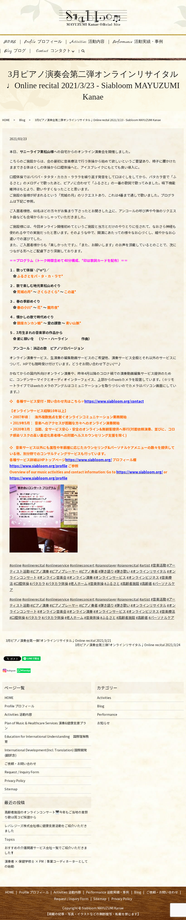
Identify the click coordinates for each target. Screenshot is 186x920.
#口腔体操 (21, 583)
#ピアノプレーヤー (64, 571)
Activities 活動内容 (87, 41)
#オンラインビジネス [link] (143, 611)
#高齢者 (146, 583)
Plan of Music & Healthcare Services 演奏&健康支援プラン (45, 725)
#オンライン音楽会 (51, 577)
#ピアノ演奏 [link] (39, 605)
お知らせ (103, 723)
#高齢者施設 (129, 583)
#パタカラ (37, 583)
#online (16, 565)
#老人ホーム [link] (74, 617)
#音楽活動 (158, 565)
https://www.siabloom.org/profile (38, 465)
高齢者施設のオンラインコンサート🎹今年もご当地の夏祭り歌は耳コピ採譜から (46, 814)
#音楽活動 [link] (158, 599)
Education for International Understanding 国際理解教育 (47, 739)
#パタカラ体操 (57, 583)
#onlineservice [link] (57, 599)
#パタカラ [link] (33, 617)
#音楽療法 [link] (167, 611)
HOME (10, 41)
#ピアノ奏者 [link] (88, 605)
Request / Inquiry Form (22, 772)
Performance (107, 714)
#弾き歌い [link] (122, 605)
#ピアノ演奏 (39, 571)
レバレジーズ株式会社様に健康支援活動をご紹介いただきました (46, 828)
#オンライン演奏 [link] (80, 611)
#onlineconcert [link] (82, 599)
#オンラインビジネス (143, 577)
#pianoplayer (106, 565)
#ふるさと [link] (108, 617)
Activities (104, 697)
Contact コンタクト (53, 51)
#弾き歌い (122, 571)
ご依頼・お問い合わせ (20, 763)
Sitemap (11, 789)
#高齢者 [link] (142, 617)
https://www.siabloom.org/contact (114, 401)
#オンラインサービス (109, 577)
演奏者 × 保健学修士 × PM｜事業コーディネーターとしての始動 (46, 864)
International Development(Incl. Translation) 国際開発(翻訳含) (46, 752)
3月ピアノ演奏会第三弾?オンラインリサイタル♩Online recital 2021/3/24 (127, 645)
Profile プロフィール (43, 41)
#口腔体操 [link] (17, 617)
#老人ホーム (78, 583)
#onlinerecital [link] (33, 599)
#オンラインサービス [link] (109, 611)
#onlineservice (57, 565)
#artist (145, 565)
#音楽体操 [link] (92, 617)
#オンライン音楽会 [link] (51, 611)
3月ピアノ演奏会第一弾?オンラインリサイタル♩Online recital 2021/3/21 (58, 640)
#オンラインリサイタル (148, 571)
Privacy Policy (15, 780)
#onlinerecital (33, 565)
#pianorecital (128, 565)
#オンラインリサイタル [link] (148, 605)
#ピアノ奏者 (88, 571)
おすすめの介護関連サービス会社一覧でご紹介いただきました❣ (46, 850)
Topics (10, 839)
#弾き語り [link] (106, 605)
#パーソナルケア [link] (161, 617)
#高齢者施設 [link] (125, 617)
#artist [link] (145, 599)
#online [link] (16, 599)
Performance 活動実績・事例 (138, 41)
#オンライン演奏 (80, 577)
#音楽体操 (96, 583)
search (85, 52)
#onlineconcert (82, 565)
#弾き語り (106, 571)
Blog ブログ (15, 51)
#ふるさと (112, 583)
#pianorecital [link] (128, 599)
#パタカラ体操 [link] (53, 617)
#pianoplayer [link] (106, 599)
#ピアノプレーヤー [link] (64, 605)
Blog (22, 120)
